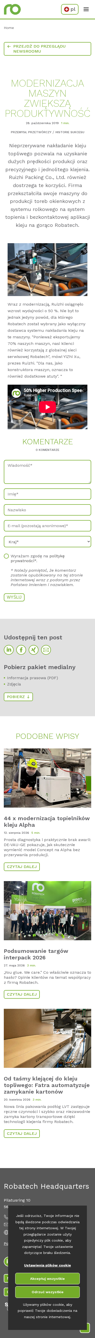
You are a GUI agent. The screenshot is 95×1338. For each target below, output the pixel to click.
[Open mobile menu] (86, 9)
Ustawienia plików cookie (47, 1265)
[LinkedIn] (9, 650)
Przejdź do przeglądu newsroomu (39, 49)
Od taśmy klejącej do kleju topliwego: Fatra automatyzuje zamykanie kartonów (47, 1085)
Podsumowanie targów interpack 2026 (36, 954)
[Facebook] (21, 650)
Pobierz (16, 696)
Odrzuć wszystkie (48, 1292)
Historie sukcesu (69, 132)
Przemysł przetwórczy (31, 132)
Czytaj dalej (22, 866)
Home (9, 28)
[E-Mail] (46, 650)
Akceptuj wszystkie (47, 1279)
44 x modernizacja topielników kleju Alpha (47, 821)
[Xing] (34, 650)
